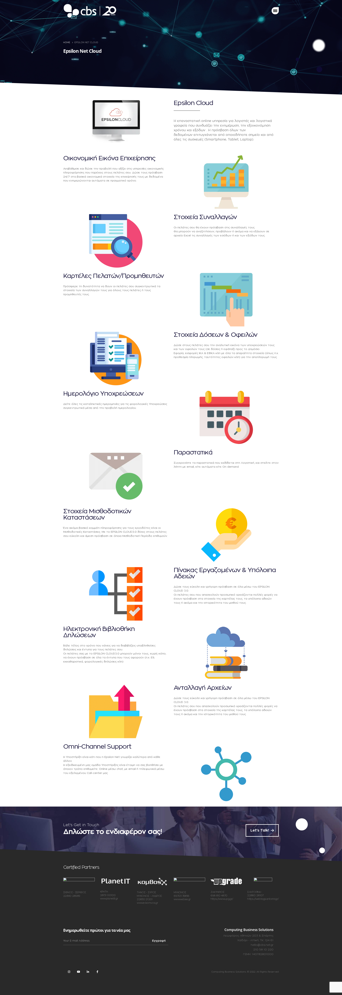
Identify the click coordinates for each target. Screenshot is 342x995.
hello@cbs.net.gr (262, 945)
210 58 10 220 (263, 949)
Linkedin (88, 971)
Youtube (78, 971)
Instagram (69, 971)
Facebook (97, 971)
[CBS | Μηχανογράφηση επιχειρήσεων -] (90, 11)
